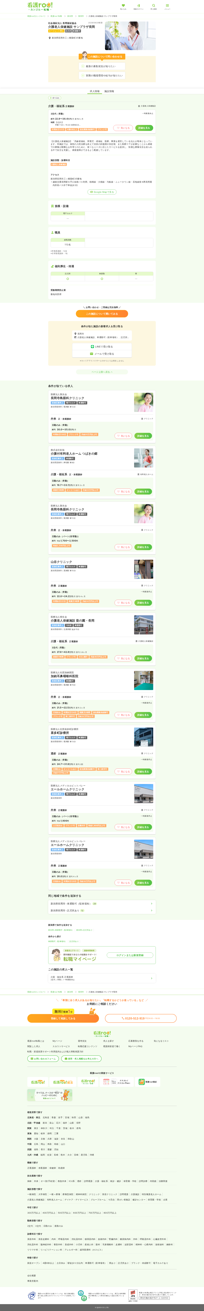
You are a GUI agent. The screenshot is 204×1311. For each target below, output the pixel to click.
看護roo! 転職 (56, 16)
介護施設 (135, 1194)
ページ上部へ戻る (101, 371)
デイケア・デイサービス (76, 1199)
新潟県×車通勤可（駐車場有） (61, 930)
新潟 (45, 1122)
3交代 (38, 1226)
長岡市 (81, 16)
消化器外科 (32, 1244)
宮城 (67, 1117)
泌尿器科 (129, 1244)
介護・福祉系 (101, 1181)
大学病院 (42, 1194)
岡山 (43, 1144)
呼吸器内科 (63, 1239)
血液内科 (102, 1239)
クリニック (94, 1194)
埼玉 (52, 1128)
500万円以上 (64, 1212)
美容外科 (31, 1239)
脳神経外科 (45, 1244)
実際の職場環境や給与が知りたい (104, 75)
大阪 (36, 1138)
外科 (135, 1239)
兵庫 (49, 1138)
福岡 (42, 1154)
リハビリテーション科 (51, 1249)
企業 (165, 1199)
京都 (43, 1138)
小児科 (79, 1244)
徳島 (36, 1149)
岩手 (60, 1117)
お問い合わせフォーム (45, 1058)
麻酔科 (169, 1244)
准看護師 (42, 1168)
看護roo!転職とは (35, 1041)
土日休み (61, 1263)
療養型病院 (68, 1194)
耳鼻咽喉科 (107, 1244)
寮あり (112, 1263)
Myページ (57, 1041)
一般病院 (31, 1194)
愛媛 (49, 1149)
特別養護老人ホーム (151, 1194)
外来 (36, 1181)
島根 (56, 1144)
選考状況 (82, 1041)
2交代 (30, 1226)
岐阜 (43, 1133)
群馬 (78, 1128)
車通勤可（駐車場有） (57, 941)
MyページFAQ (135, 1046)
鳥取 (49, 1144)
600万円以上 (79, 1212)
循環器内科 (90, 1239)
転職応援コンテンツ (87, 1046)
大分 (69, 1154)
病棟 (29, 1181)
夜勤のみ (59, 1226)
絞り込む (56, 98)
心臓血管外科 (159, 1239)
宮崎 (76, 1154)
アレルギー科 (71, 1249)
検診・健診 (115, 1181)
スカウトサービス (61, 1046)
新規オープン (33, 1263)
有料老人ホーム (54, 1199)
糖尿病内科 (125, 1239)
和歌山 (71, 1138)
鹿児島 (84, 1154)
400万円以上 (49, 1212)
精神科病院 (81, 1194)
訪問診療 (143, 1181)
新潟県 (70, 16)
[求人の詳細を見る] (102, 416)
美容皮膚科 (43, 1239)
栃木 (72, 1128)
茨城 (65, 1128)
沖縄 (92, 1154)
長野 (78, 1122)
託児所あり (74, 941)
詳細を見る (144, 127)
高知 (56, 1149)
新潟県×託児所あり (84, 930)
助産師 (61, 1168)
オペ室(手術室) (48, 1181)
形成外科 (69, 1244)
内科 (54, 1239)
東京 (36, 1128)
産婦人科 (89, 1244)
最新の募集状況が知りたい (100, 66)
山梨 (72, 1122)
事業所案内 (32, 1281)
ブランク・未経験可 (141, 1263)
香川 (43, 1149)
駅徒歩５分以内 (75, 1263)
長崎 (56, 1154)
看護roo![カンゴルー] (36, 16)
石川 (58, 1122)
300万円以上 (33, 1212)
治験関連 (163, 1181)
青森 (54, 1117)
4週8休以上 (48, 1263)
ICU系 (72, 1181)
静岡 (49, 1133)
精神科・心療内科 (144, 1244)
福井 (65, 1122)
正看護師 (31, 1168)
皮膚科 (119, 1244)
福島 (87, 1117)
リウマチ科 (32, 1249)
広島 (36, 1144)
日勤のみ (47, 1226)
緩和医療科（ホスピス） (92, 1249)
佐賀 (49, 1154)
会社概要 (31, 1275)
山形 (80, 1117)
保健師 (52, 1168)
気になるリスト (161, 1041)
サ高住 (111, 1199)
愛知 (36, 1133)
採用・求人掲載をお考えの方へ (83, 1058)
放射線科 (159, 1244)
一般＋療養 (54, 1194)
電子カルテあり (160, 1263)
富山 (51, 1122)
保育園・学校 (130, 1181)
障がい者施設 (123, 1199)
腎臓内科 (113, 1239)
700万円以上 (95, 1212)
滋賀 (56, 1138)
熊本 (63, 1154)
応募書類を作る (136, 1041)
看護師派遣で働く (112, 1046)
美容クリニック (109, 1194)
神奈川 (44, 1128)
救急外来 (62, 1181)
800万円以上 (110, 1212)
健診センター (138, 1199)
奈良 (63, 1138)
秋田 (74, 1117)
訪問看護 (88, 1181)
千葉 (58, 1128)
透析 (79, 1181)
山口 (63, 1144)
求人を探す (108, 1041)
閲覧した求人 (33, 1046)
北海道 (46, 1117)
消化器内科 (77, 1239)
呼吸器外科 (145, 1239)
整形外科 (58, 1244)
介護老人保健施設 (36, 1199)
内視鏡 (153, 1181)
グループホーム (98, 1199)
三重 (56, 1133)
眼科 (98, 1244)
